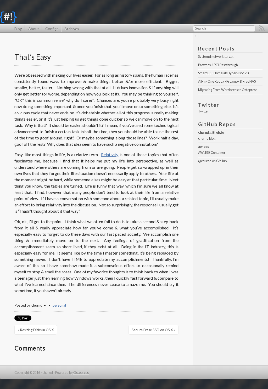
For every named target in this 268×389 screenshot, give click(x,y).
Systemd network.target (215, 56)
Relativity (109, 154)
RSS (262, 28)
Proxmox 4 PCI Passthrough (218, 65)
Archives (71, 28)
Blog (18, 28)
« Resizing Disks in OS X (36, 330)
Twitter (203, 111)
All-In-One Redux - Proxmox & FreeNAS (227, 81)
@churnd (204, 161)
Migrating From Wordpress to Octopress (227, 90)
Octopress (81, 372)
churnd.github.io (211, 132)
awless (203, 146)
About (33, 28)
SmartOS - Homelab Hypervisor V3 (223, 73)
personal (59, 305)
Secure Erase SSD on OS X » (153, 330)
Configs (51, 28)
